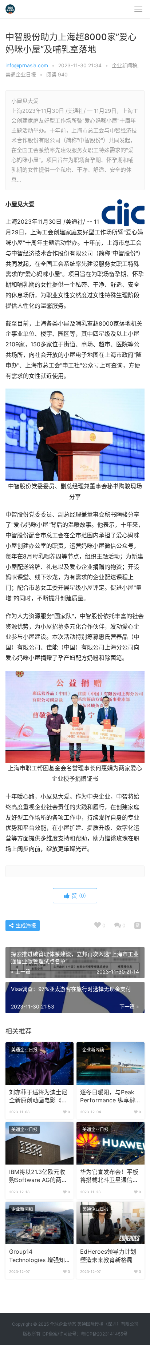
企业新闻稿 (124, 65)
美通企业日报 (20, 74)
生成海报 (25, 925)
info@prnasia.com (26, 65)
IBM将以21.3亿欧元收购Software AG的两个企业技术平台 (38, 1177)
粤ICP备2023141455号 (104, 1334)
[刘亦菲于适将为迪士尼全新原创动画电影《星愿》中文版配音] (39, 1063)
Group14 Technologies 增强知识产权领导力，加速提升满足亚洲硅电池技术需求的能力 (38, 1256)
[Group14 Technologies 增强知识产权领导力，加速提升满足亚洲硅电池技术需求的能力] (39, 1223)
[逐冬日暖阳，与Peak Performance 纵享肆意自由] (110, 1063)
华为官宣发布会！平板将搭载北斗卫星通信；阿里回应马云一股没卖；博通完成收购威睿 (109, 1177)
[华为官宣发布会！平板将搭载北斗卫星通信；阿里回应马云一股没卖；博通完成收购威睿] (110, 1143)
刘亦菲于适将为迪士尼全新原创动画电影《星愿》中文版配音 (38, 1097)
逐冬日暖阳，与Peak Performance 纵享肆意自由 (110, 1097)
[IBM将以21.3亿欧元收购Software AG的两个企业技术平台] (39, 1143)
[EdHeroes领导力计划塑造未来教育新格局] (110, 1223)
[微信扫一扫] (138, 925)
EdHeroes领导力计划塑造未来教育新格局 (108, 1255)
